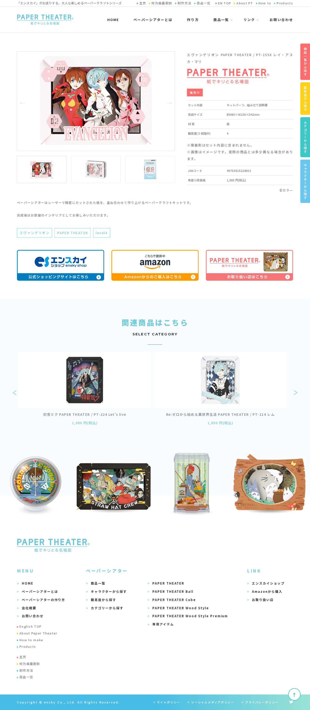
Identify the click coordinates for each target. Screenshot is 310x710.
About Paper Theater (38, 633)
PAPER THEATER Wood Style (180, 608)
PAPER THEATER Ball (173, 591)
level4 (101, 232)
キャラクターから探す (109, 591)
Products (27, 646)
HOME (113, 19)
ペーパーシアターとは (152, 19)
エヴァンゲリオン (34, 232)
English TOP (30, 626)
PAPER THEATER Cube (174, 599)
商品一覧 (98, 583)
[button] (22, 101)
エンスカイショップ (268, 583)
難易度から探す (103, 599)
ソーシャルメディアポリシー (212, 702)
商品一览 (26, 677)
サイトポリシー (168, 702)
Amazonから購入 (267, 591)
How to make (31, 640)
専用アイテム (163, 624)
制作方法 (26, 670)
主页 (22, 657)
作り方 (193, 19)
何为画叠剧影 (29, 663)
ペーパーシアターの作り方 (43, 599)
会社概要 (29, 608)
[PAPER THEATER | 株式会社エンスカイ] (45, 20)
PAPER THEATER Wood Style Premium (190, 616)
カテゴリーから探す (107, 608)
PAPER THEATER (72, 232)
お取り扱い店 (263, 599)
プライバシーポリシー (262, 702)
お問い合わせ (281, 19)
